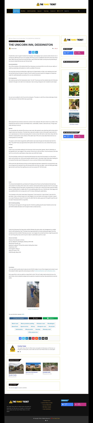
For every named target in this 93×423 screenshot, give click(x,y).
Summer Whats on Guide (74, 97)
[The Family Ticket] (46, 4)
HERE (22, 314)
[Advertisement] (46, 24)
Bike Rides (23, 11)
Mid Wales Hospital (74, 124)
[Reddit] (36, 338)
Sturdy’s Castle (12, 375)
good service (24, 326)
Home (11, 38)
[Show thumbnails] (33, 309)
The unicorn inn (33, 332)
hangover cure (42, 326)
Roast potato (29, 329)
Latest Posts (16, 11)
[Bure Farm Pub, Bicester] (33, 367)
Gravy (33, 326)
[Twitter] (33, 52)
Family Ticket (14, 48)
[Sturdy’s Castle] (16, 368)
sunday (38, 329)
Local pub (52, 326)
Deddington (51, 323)
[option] (33, 294)
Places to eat (16, 38)
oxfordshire (19, 329)
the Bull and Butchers (39, 271)
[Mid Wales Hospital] (74, 122)
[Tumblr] (30, 338)
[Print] (46, 338)
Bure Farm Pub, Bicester (32, 372)
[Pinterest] (33, 338)
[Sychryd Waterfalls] (74, 108)
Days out (39, 11)
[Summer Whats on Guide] (74, 95)
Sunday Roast (22, 38)
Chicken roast (41, 323)
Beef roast (15, 323)
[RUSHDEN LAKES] (50, 367)
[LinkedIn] (36, 52)
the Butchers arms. (50, 271)
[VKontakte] (39, 338)
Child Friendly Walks (31, 11)
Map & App (46, 11)
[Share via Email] (43, 338)
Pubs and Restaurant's (13, 41)
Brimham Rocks (74, 83)
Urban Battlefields (47, 409)
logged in (16, 387)
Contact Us (52, 11)
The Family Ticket (56, 418)
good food (15, 326)
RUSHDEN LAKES (46, 372)
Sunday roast (47, 329)
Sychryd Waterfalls (74, 110)
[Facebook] (30, 52)
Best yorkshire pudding (28, 323)
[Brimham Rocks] (74, 81)
